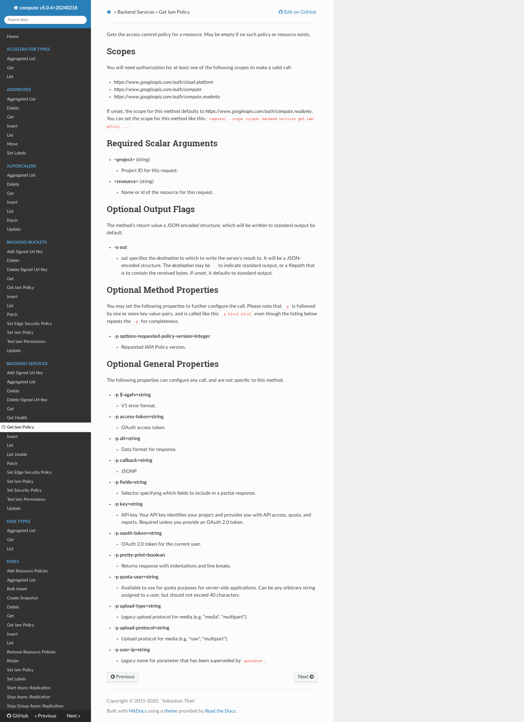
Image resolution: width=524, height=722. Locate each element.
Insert (12, 126)
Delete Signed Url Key (27, 269)
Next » (73, 716)
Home (12, 36)
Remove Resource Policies (31, 652)
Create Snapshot (22, 598)
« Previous (45, 716)
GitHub (19, 716)
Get (10, 68)
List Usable (17, 454)
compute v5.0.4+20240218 (47, 7)
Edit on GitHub (299, 12)
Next (304, 676)
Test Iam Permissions (26, 341)
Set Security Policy (24, 490)
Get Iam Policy (20, 287)
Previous (125, 676)
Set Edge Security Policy (29, 323)
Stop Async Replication (28, 697)
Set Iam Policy (20, 332)
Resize (12, 661)
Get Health (17, 417)
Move (12, 144)
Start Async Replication (29, 688)
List (10, 76)
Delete (13, 108)
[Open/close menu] (3, 427)
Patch (12, 220)
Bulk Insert (17, 589)
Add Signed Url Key (25, 251)
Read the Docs (220, 711)
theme (170, 711)
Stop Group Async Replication (35, 706)
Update (14, 229)
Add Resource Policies (27, 571)
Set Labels (16, 153)
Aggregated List (21, 58)
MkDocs (138, 711)
